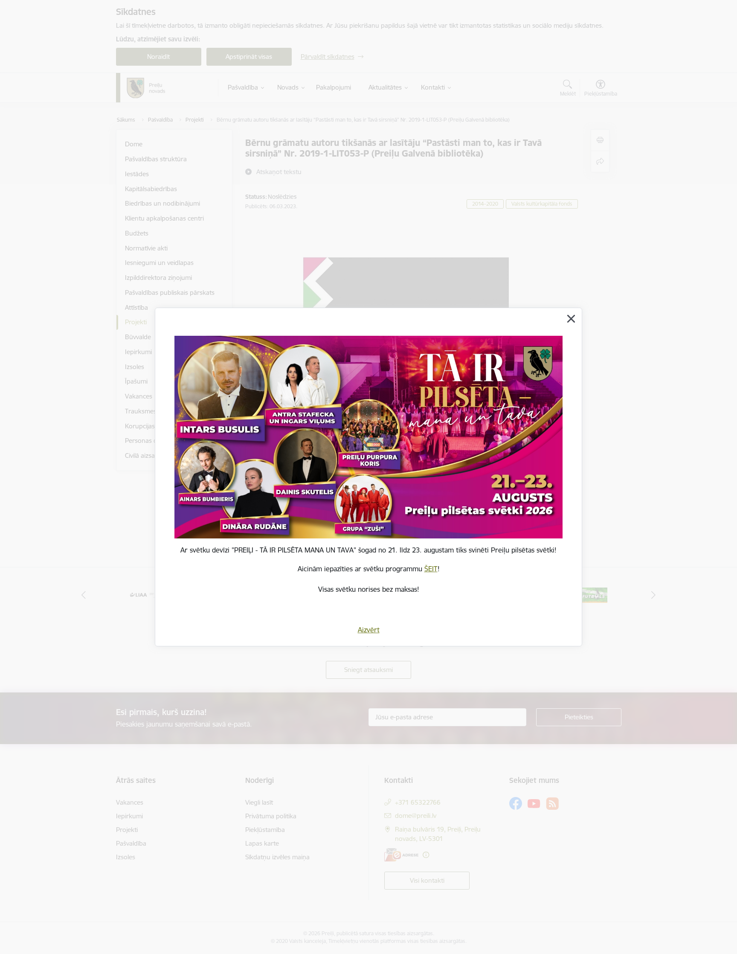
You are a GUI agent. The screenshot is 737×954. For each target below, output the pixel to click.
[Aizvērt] (571, 319)
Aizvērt (369, 629)
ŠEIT (431, 568)
